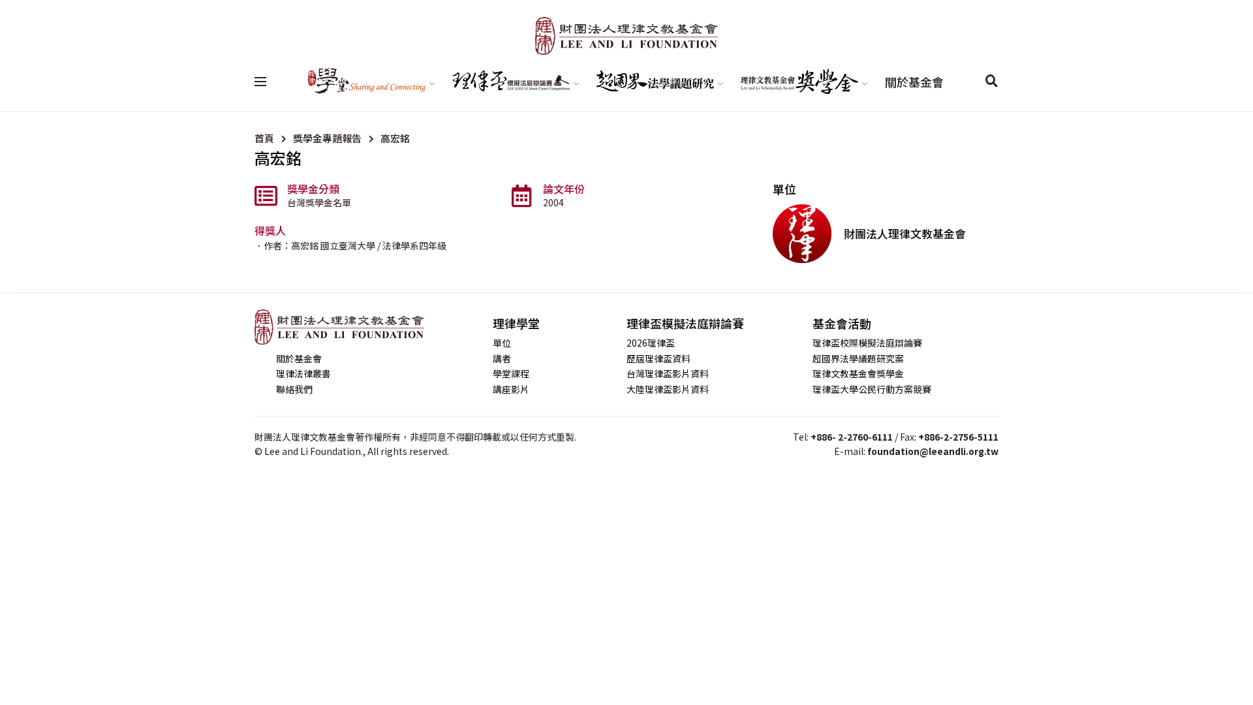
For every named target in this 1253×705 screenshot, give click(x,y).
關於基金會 (914, 81)
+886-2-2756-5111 (958, 436)
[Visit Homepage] (626, 35)
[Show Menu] (260, 81)
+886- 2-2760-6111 (852, 436)
